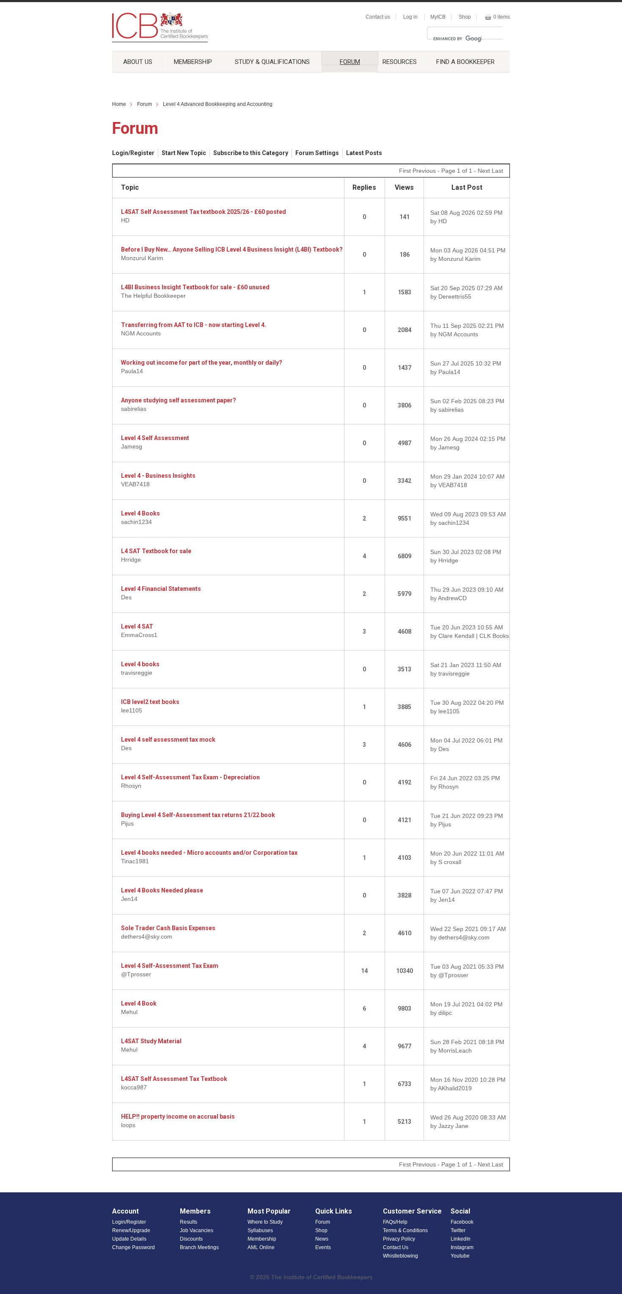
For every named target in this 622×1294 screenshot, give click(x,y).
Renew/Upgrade (131, 1230)
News (321, 1239)
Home (119, 104)
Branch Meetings (199, 1247)
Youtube (460, 1256)
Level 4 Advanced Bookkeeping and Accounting (217, 104)
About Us (137, 62)
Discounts (191, 1239)
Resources (400, 62)
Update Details (129, 1239)
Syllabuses (260, 1230)
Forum (350, 61)
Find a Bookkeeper (465, 62)
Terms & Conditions (405, 1230)
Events (323, 1247)
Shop (465, 17)
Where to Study (265, 1222)
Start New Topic (184, 153)
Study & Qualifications (272, 62)
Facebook (462, 1222)
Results (188, 1222)
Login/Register (133, 153)
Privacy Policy (399, 1239)
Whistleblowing (400, 1256)
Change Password (133, 1247)
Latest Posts (364, 153)
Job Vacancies (196, 1230)
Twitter (458, 1230)
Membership (193, 62)
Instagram (462, 1247)
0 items (501, 17)
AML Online (261, 1247)
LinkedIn (461, 1239)
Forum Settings (317, 153)
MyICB (438, 17)
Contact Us (395, 1247)
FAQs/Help (395, 1222)
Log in (410, 17)
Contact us (378, 17)
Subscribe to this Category (250, 153)
